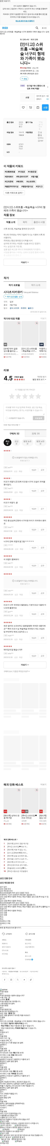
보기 (1, 1096)
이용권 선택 (4, 1040)
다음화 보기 (4, 1117)
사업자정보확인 (34, 971)
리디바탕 (5, 954)
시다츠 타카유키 (26, 71)
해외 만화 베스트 (10, 839)
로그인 (44, 28)
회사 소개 (28, 956)
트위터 (23, 308)
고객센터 (9, 934)
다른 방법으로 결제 (7, 1003)
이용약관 (4, 971)
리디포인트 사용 (6, 1057)
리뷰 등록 (38, 418)
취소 (1, 917)
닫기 (5, 1096)
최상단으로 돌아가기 (13, 927)
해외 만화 (34, 39)
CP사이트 (5, 950)
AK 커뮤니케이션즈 (27, 73)
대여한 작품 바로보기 (22, 1015)
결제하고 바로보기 (7, 1059)
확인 (1, 1030)
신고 (15, 471)
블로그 (30, 308)
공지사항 (32, 934)
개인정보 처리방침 (13, 971)
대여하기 (3, 1106)
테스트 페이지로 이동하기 (25, 21)
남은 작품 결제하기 (7, 1015)
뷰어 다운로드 (6, 947)
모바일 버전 (4, 1143)
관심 (25, 79)
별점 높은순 (27, 442)
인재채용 (28, 959)
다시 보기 (12, 1117)
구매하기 (10, 1106)
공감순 (16, 442)
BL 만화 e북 (24, 39)
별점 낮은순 (40, 442)
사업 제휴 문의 (29, 947)
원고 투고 (28, 943)
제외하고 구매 (5, 921)
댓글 (34, 470)
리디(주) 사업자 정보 (8, 968)
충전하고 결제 (5, 1061)
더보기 (43, 318)
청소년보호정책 (24, 971)
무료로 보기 (4, 1043)
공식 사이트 (14, 308)
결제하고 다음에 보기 (22, 1059)
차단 (20, 471)
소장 (45, 107)
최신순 (7, 442)
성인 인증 (3, 913)
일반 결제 (14, 1061)
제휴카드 (5, 943)
